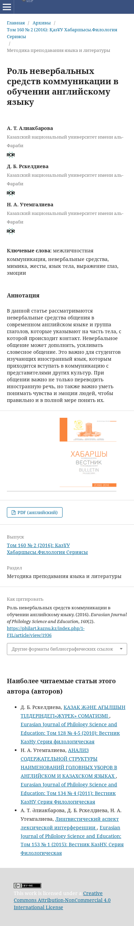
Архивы (42, 23)
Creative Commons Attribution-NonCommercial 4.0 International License (62, 900)
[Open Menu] (7, 7)
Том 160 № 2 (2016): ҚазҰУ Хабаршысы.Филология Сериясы (62, 33)
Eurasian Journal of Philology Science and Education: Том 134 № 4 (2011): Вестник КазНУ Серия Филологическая (69, 793)
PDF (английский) (37, 512)
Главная (16, 23)
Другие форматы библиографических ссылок (62, 649)
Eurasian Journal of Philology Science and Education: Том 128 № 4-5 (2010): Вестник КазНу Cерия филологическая (70, 733)
